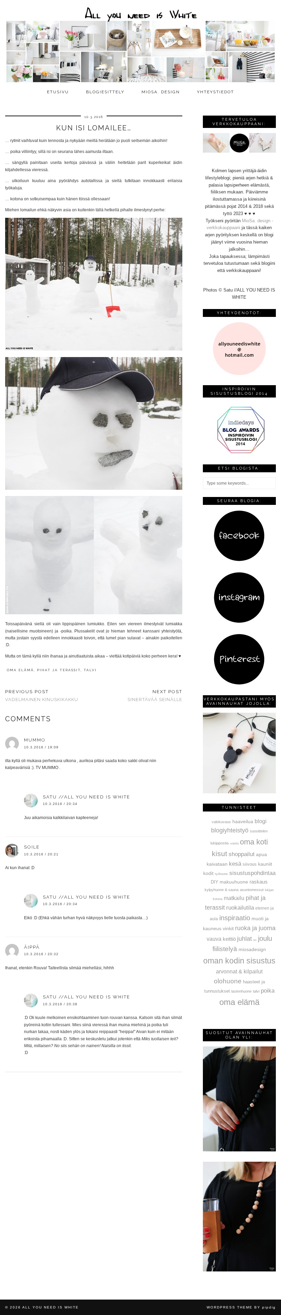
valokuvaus (221, 822)
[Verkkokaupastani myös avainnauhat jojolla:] (239, 791)
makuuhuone (234, 882)
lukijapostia (219, 843)
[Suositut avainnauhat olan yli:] (239, 1149)
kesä (235, 864)
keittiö (229, 939)
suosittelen (259, 831)
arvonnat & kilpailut (239, 971)
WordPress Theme (230, 1307)
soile (32, 847)
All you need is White (50, 1307)
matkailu (234, 898)
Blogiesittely (105, 92)
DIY (214, 882)
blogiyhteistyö (229, 830)
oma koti (254, 842)
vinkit (228, 928)
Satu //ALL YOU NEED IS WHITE (86, 796)
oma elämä (20, 670)
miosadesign (252, 949)
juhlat (244, 938)
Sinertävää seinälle (154, 695)
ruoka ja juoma (255, 928)
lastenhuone (241, 991)
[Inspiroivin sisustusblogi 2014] (239, 452)
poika (267, 990)
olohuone (228, 981)
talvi (90, 670)
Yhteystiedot (215, 92)
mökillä (234, 843)
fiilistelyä (224, 948)
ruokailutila (240, 907)
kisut (219, 853)
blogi (261, 821)
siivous (250, 864)
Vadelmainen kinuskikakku (41, 695)
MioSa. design (161, 92)
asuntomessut (252, 890)
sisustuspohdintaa (252, 872)
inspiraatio (234, 918)
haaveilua (242, 821)
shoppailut (242, 854)
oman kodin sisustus (239, 960)
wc (255, 939)
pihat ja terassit (59, 670)
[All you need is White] (140, 42)
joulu (265, 938)
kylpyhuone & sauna (222, 890)
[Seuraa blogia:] (239, 559)
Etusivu (58, 92)
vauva (214, 939)
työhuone (221, 874)
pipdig (269, 1307)
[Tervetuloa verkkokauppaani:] (239, 151)
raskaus (258, 882)
